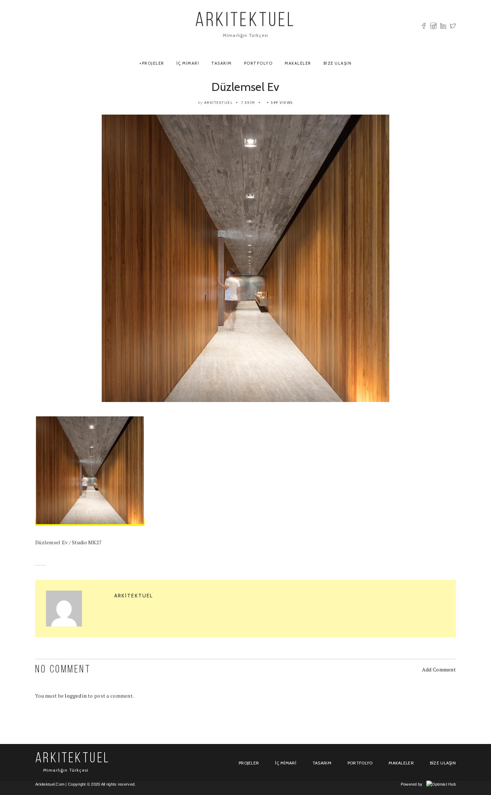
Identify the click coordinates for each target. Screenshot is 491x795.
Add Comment (439, 669)
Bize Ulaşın (337, 63)
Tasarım (221, 63)
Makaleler (298, 63)
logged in (76, 695)
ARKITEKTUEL (245, 21)
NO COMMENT (63, 669)
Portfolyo (258, 63)
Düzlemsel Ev (245, 87)
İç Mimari (187, 63)
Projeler (153, 63)
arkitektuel (218, 102)
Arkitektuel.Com (49, 784)
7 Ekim (248, 102)
